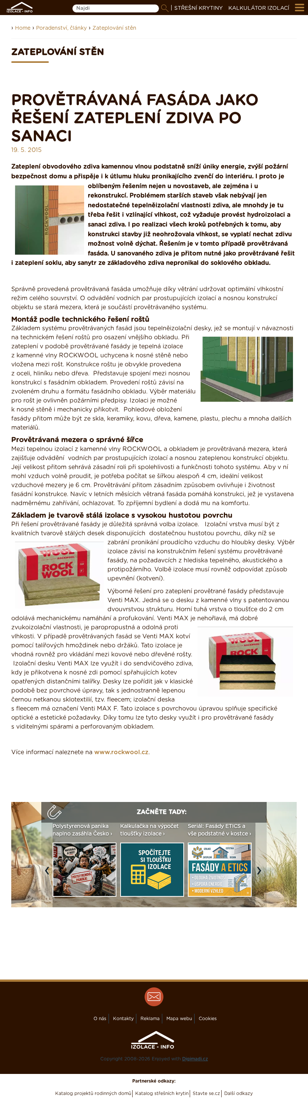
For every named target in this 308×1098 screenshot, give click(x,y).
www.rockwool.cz (121, 752)
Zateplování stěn (114, 28)
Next (261, 874)
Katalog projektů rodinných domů (93, 1093)
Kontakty (123, 1018)
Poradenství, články (61, 28)
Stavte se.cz (206, 1093)
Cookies (208, 1018)
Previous (49, 874)
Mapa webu (179, 1018)
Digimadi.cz (195, 1059)
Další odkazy (238, 1093)
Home (22, 28)
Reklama (150, 1018)
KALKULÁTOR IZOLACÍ (258, 8)
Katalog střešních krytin (162, 1093)
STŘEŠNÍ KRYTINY (198, 8)
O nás (100, 1018)
